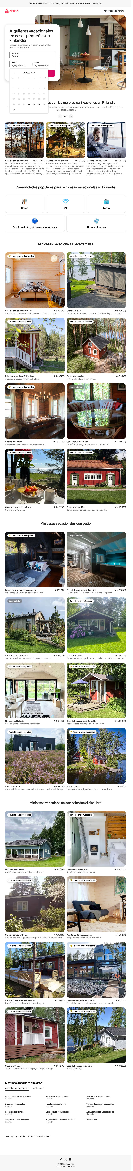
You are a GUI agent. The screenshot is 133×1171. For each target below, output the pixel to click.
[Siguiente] (71, 116)
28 (34, 104)
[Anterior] (60, 116)
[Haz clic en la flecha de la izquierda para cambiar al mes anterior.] (14, 73)
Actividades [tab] (38, 1088)
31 (14, 110)
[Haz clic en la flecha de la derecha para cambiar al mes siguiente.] (44, 73)
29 (39, 104)
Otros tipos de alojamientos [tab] (17, 1088)
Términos (71, 1166)
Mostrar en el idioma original (89, 3)
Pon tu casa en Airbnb (114, 10)
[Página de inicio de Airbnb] (11, 11)
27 (29, 104)
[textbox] (21, 65)
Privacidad (60, 1166)
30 (44, 104)
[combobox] (32, 56)
